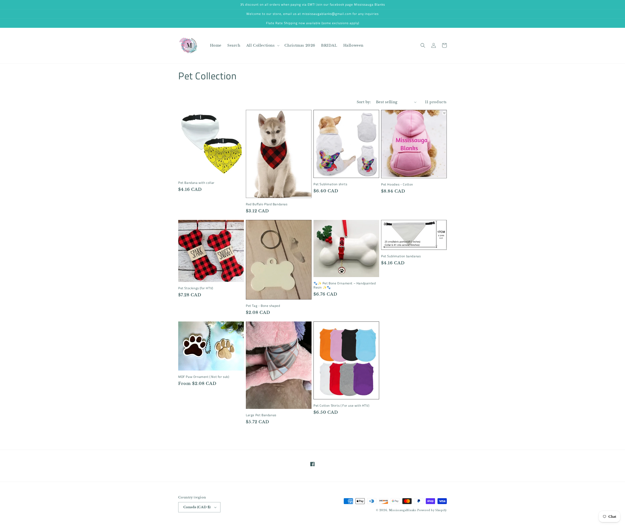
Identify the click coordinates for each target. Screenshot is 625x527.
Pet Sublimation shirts (330, 184)
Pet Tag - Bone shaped (263, 306)
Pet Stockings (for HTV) (195, 288)
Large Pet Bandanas (261, 415)
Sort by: (364, 102)
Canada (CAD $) (197, 507)
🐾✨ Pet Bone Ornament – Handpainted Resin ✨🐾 (344, 285)
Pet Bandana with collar (196, 183)
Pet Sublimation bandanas (401, 256)
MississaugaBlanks (403, 510)
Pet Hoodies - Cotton (397, 184)
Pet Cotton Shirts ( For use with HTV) (341, 405)
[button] (262, 45)
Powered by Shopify (432, 510)
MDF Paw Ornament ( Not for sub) (203, 377)
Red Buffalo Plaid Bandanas (267, 204)
